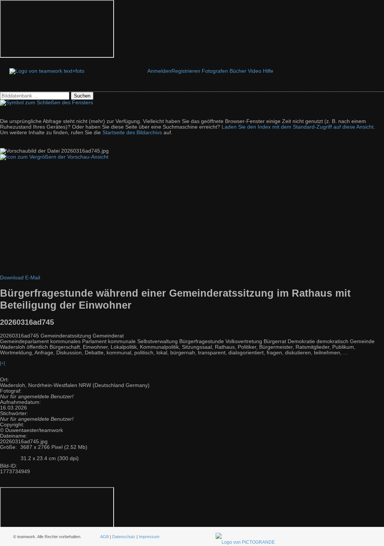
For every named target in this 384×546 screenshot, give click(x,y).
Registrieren (185, 71)
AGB (104, 536)
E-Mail (32, 277)
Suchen (82, 96)
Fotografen (215, 71)
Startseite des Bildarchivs (132, 132)
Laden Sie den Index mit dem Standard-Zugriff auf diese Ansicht (298, 127)
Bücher (238, 71)
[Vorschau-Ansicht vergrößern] (54, 157)
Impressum (149, 536)
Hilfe (268, 71)
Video (254, 71)
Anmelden (159, 71)
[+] (2, 363)
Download (12, 277)
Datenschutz (123, 536)
